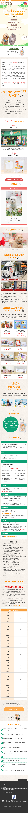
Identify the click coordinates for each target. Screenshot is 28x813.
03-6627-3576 (7, 538)
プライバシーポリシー (6, 792)
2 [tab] (12, 249)
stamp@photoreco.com (10, 536)
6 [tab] (17, 249)
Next (24, 249)
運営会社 (3, 784)
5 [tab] (16, 249)
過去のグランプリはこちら (13, 180)
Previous (4, 249)
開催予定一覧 (13, 709)
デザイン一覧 (20, 335)
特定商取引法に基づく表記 (7, 790)
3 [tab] (13, 249)
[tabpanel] (14, 240)
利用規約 (3, 787)
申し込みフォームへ (6, 513)
